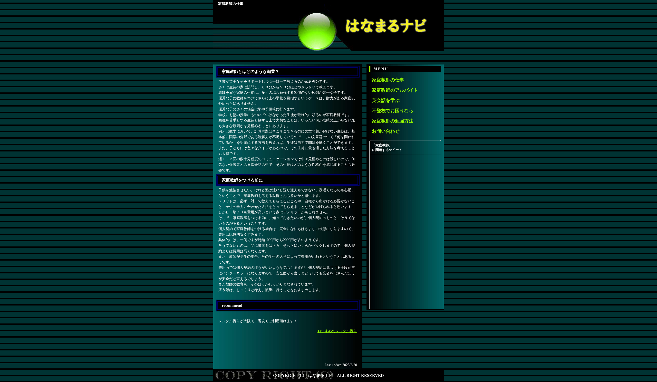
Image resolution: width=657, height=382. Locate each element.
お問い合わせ (386, 131)
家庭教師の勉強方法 (392, 120)
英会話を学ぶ (386, 100)
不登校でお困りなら (392, 110)
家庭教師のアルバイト (395, 90)
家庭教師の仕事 (388, 79)
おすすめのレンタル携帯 (337, 331)
